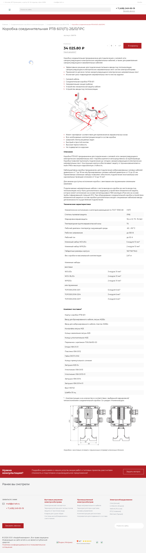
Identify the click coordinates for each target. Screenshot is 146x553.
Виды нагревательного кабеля (89, 505)
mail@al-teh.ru (59, 2)
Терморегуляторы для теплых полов (58, 508)
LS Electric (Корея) (117, 506)
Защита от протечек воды (54, 511)
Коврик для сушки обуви (53, 513)
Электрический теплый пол (55, 505)
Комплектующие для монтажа (89, 513)
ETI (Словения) (115, 511)
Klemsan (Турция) (116, 514)
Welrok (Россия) (116, 509)
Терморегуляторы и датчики (88, 508)
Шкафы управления (85, 511)
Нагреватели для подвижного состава (92, 516)
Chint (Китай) (115, 503)
